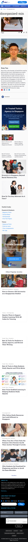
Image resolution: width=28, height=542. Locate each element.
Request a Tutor (7, 212)
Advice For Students (7, 289)
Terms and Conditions (10, 533)
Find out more (7, 226)
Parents (13, 438)
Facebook (7, 96)
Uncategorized (6, 413)
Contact (16, 530)
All (3, 501)
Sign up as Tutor (14, 126)
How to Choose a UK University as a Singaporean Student (13, 292)
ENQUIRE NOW (14, 259)
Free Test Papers (7, 218)
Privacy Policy (20, 533)
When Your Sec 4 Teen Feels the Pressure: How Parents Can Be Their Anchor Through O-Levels (14, 443)
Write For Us (9, 530)
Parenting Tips (6, 438)
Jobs (21, 530)
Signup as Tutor (7, 224)
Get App (5, 230)
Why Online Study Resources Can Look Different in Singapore (13, 417)
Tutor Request (22, 2)
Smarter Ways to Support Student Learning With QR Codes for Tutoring (12, 317)
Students (16, 289)
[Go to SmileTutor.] (1, 9)
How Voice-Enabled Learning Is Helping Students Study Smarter (14, 392)
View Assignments (8, 228)
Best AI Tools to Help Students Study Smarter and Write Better (13, 367)
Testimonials (6, 216)
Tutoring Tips (10, 312)
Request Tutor (14, 122)
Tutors (4, 312)
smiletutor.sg (17, 86)
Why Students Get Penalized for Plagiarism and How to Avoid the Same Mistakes (14, 468)
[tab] (5, 97)
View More (14, 475)
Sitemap (14, 535)
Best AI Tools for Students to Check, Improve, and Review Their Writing (12, 343)
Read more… (4, 490)
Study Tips (5, 338)
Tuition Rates (6, 214)
